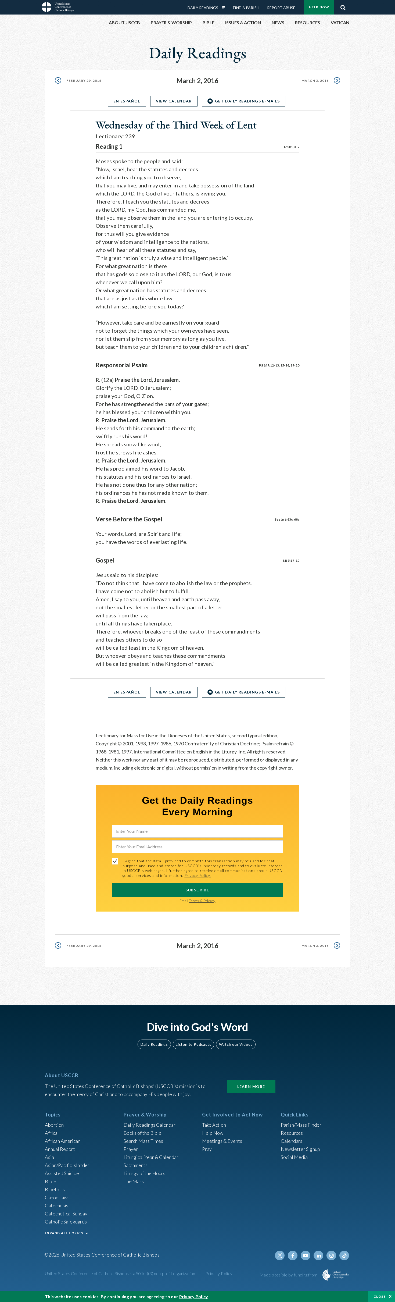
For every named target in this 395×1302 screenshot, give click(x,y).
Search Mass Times (143, 1141)
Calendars (291, 1141)
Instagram (331, 1255)
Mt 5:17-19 (291, 560)
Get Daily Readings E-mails (247, 101)
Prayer (131, 1149)
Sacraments (136, 1165)
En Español (126, 101)
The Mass (134, 1181)
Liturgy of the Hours (144, 1173)
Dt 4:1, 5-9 (291, 147)
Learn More (251, 1086)
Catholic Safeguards (66, 1222)
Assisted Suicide (62, 1173)
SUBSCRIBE (198, 890)
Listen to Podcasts (193, 1044)
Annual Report (60, 1149)
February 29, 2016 (83, 81)
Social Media (294, 1157)
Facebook (292, 1255)
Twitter (280, 1255)
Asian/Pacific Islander (67, 1165)
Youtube (305, 1255)
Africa (51, 1133)
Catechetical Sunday (66, 1213)
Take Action (214, 1125)
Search (343, 6)
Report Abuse (281, 7)
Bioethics (55, 1189)
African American (62, 1141)
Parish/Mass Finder (301, 1125)
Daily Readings (203, 7)
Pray (207, 1149)
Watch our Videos (236, 1044)
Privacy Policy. (197, 875)
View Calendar (174, 101)
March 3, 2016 (315, 81)
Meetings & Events (222, 1141)
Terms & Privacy (202, 900)
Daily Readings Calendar (225, 7)
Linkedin (318, 1255)
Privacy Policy (219, 1273)
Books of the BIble (142, 1133)
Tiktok (344, 1255)
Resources (292, 1133)
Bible (50, 1181)
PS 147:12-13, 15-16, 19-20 (279, 365)
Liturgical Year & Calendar (151, 1157)
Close (380, 1296)
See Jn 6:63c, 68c (287, 519)
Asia (49, 1157)
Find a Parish (246, 7)
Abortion (54, 1125)
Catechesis (56, 1205)
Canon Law (56, 1197)
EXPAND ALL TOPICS (64, 1233)
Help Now (319, 7)
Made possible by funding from (289, 1274)
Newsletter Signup (300, 1149)
